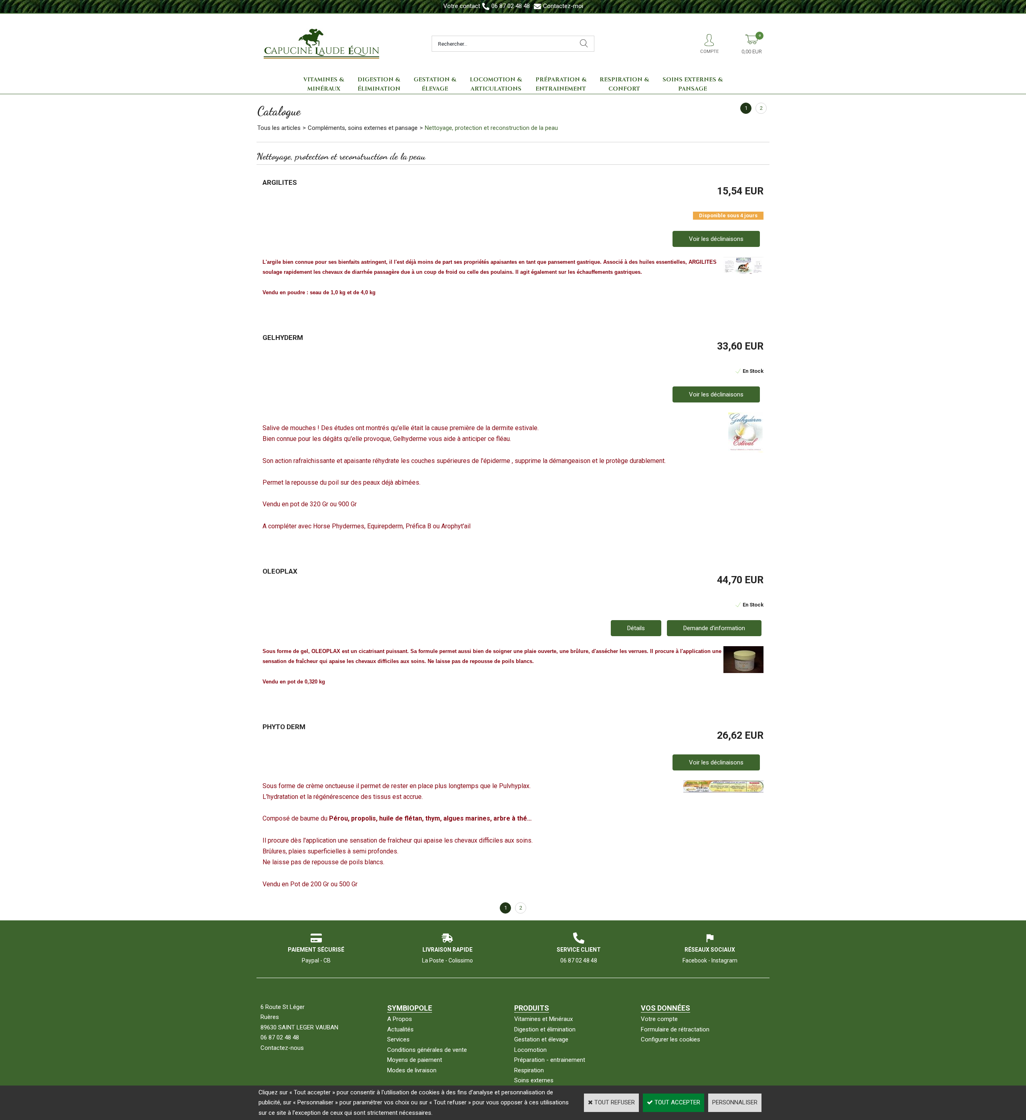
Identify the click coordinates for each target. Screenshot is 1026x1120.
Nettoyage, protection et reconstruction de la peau (491, 127)
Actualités (400, 1029)
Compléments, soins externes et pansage (363, 127)
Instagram (724, 960)
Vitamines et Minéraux (543, 1019)
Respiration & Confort (624, 84)
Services (398, 1039)
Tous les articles (279, 127)
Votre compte (659, 1019)
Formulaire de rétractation (675, 1029)
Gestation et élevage (541, 1039)
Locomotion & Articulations (496, 84)
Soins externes (533, 1080)
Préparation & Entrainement (560, 84)
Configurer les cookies (670, 1039)
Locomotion (530, 1049)
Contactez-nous (282, 1047)
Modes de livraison (411, 1070)
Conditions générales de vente (427, 1049)
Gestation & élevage (435, 84)
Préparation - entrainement (549, 1059)
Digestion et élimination (545, 1029)
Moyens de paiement (414, 1059)
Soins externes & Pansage (692, 84)
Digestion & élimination (378, 84)
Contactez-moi (563, 6)
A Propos (399, 1019)
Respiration (529, 1070)
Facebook (695, 960)
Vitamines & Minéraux (323, 84)
